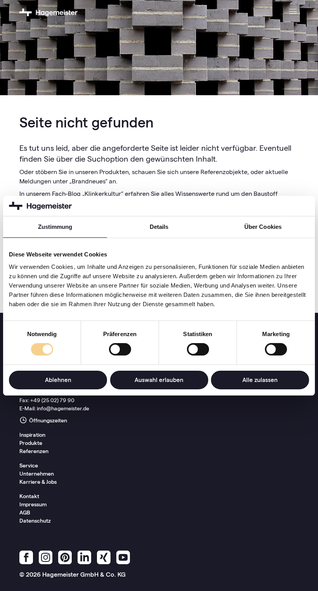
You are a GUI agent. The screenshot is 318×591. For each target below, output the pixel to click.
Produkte (30, 443)
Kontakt (29, 496)
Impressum (33, 504)
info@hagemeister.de (63, 408)
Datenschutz (35, 521)
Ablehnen (58, 380)
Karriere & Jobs (38, 482)
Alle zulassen (260, 380)
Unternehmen (36, 474)
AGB (24, 512)
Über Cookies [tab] (263, 226)
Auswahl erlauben (159, 380)
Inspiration (32, 435)
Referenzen (33, 451)
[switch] (120, 349)
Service (28, 465)
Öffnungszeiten (47, 420)
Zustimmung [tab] (55, 226)
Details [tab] (159, 226)
